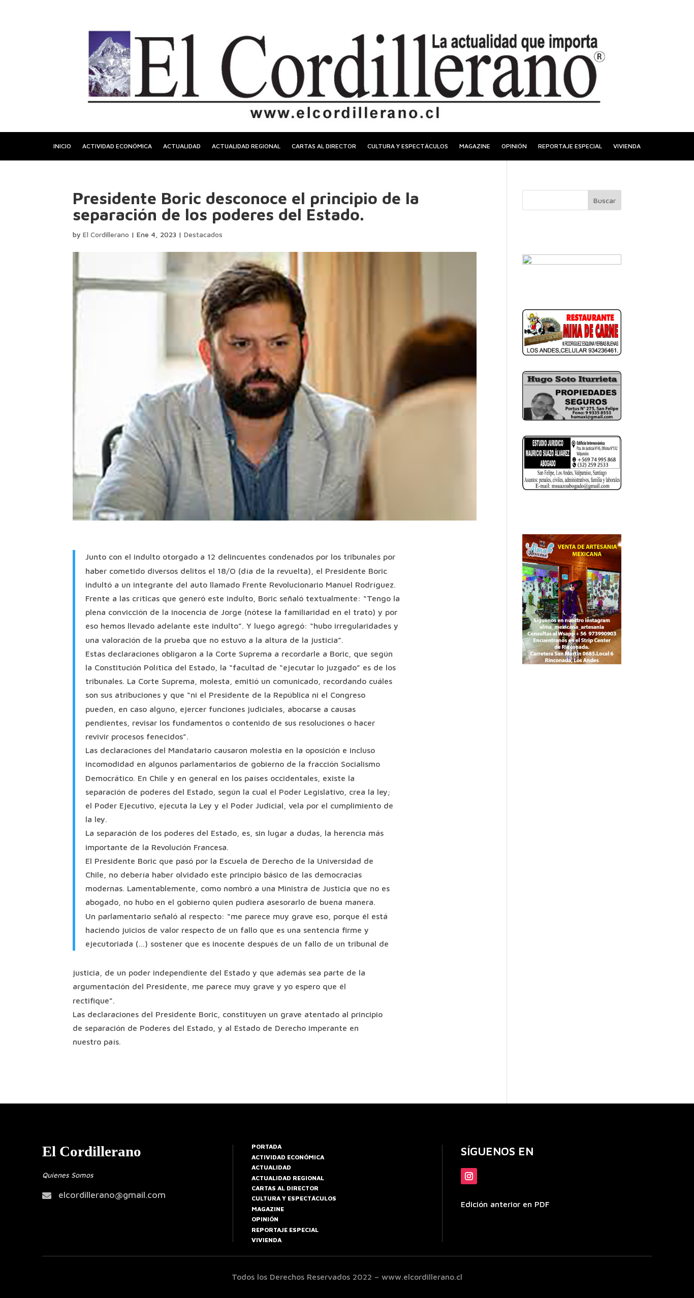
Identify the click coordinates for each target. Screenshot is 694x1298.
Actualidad (182, 146)
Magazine (474, 146)
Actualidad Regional (287, 1178)
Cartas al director (324, 146)
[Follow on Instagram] (469, 1176)
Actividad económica (117, 146)
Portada (266, 1146)
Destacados (203, 234)
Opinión (514, 146)
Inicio (62, 146)
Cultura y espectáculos (407, 146)
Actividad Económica (287, 1157)
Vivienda (627, 146)
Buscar (604, 200)
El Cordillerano (106, 234)
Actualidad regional (246, 146)
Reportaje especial (570, 146)
